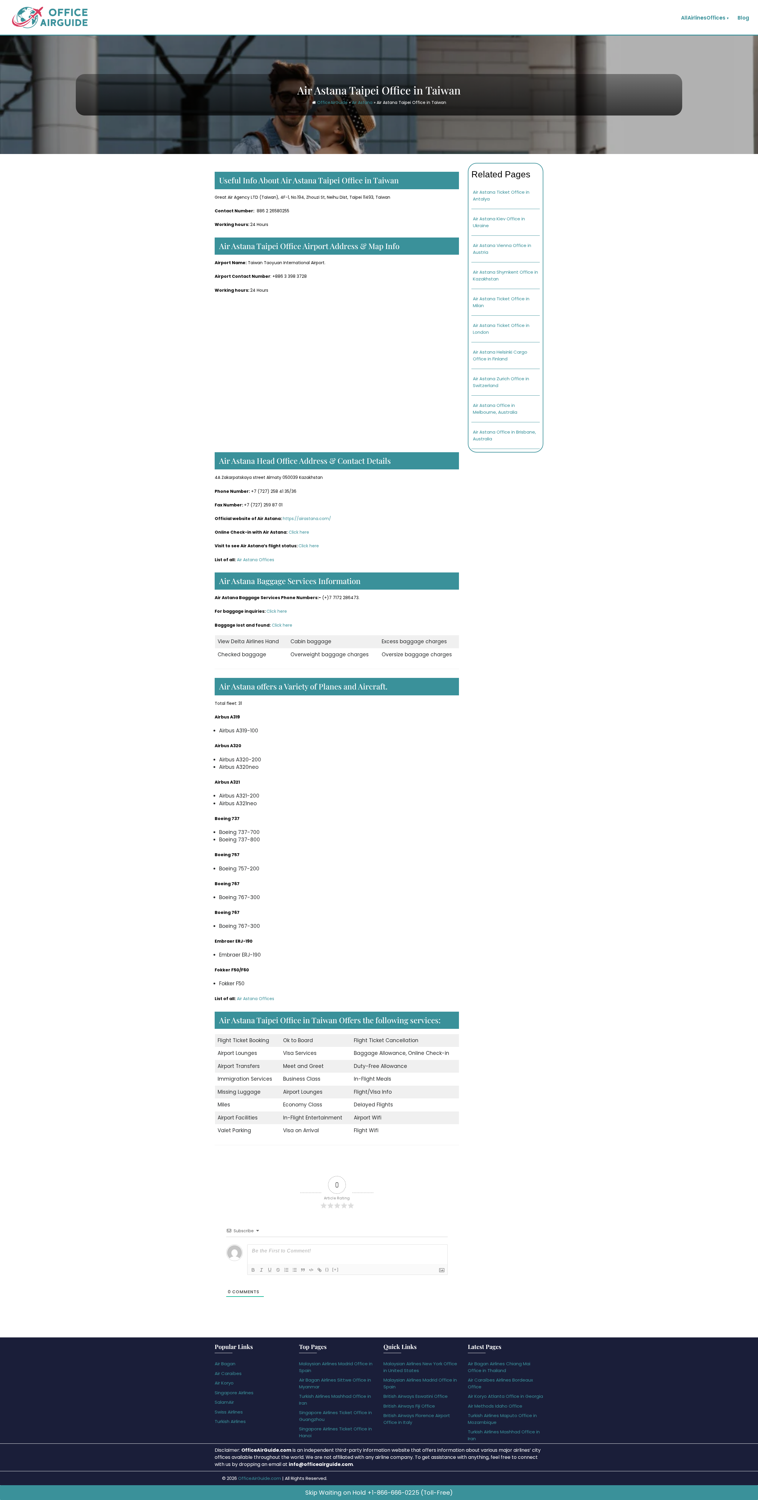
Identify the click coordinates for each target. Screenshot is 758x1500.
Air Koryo (224, 1383)
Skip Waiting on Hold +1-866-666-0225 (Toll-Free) (379, 1492)
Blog (743, 17)
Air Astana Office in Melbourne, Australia (495, 408)
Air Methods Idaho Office (495, 1406)
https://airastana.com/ (307, 519)
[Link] (319, 1269)
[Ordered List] (286, 1269)
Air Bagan (225, 1364)
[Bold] (253, 1269)
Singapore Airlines (234, 1393)
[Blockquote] (303, 1269)
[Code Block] (311, 1269)
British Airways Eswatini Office (415, 1396)
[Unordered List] (294, 1269)
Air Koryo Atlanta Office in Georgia (505, 1396)
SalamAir (224, 1402)
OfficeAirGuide (332, 102)
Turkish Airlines (230, 1421)
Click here (299, 532)
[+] (335, 1269)
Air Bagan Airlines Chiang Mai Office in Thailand (499, 1367)
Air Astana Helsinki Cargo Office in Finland (500, 355)
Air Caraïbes (228, 1373)
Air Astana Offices (255, 560)
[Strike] (278, 1269)
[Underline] (270, 1269)
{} (327, 1269)
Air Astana (362, 102)
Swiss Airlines (229, 1412)
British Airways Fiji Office (409, 1406)
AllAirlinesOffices (703, 17)
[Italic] (261, 1269)
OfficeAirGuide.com (259, 1478)
